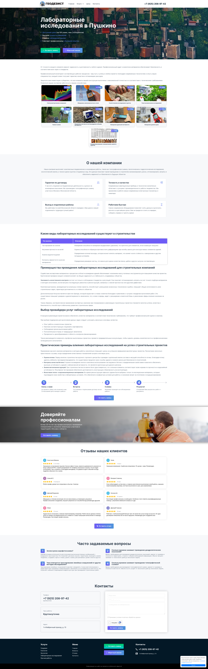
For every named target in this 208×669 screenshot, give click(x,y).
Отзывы (74, 653)
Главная (71, 4)
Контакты (96, 4)
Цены (88, 4)
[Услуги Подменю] (83, 4)
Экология (44, 653)
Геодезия (44, 648)
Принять (193, 665)
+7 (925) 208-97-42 (155, 4)
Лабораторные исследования (51, 655)
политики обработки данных (131, 617)
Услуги (79, 4)
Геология (44, 650)
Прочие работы (46, 658)
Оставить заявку (51, 50)
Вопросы (75, 650)
